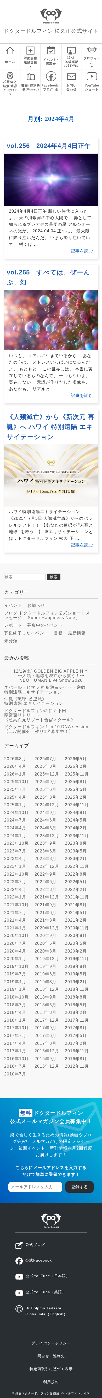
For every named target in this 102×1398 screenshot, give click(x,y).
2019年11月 (77, 958)
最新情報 (77, 633)
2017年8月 (76, 1028)
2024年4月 (15, 828)
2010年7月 (15, 1074)
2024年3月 (45, 828)
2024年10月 (16, 812)
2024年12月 (47, 805)
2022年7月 (15, 882)
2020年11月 (77, 928)
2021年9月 (45, 905)
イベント (13, 605)
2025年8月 (76, 781)
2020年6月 (45, 943)
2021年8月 (76, 905)
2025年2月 (76, 797)
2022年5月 (76, 882)
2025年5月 (76, 789)
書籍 (58, 633)
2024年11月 (77, 805)
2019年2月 (76, 982)
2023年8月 (76, 843)
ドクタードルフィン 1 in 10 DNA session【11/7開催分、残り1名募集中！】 (46, 729)
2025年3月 (45, 797)
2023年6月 (45, 851)
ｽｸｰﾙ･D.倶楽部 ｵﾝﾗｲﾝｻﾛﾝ (71, 62)
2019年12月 (47, 958)
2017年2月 (76, 1043)
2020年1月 (15, 958)
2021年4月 (15, 920)
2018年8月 (76, 997)
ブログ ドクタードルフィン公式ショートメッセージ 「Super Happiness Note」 (47, 615)
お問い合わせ (71, 87)
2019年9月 (45, 966)
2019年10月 (16, 966)
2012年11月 (77, 1066)
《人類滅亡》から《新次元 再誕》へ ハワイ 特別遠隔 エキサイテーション (50, 426)
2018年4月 (15, 1012)
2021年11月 (77, 897)
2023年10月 (16, 843)
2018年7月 (15, 1005)
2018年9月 (45, 997)
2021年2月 (76, 920)
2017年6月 (45, 1035)
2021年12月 (47, 897)
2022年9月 (45, 874)
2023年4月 (15, 858)
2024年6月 (45, 820)
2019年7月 (15, 974)
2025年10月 (16, 781)
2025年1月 (15, 805)
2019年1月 (15, 989)
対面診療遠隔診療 (30, 60)
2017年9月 (45, 1028)
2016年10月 (16, 1058)
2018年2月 (76, 1012)
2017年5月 (76, 1035)
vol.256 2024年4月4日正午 (49, 145)
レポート (13, 625)
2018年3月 (45, 1012)
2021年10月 (16, 905)
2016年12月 (47, 1051)
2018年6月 (45, 1005)
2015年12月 (47, 1066)
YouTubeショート (92, 87)
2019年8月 (76, 966)
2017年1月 (15, 1051)
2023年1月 (15, 866)
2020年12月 (47, 928)
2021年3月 (45, 920)
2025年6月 (45, 789)
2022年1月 (15, 897)
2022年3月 (45, 889)
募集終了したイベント (26, 633)
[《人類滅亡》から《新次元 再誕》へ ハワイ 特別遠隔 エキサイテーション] (51, 505)
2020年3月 (45, 951)
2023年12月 (47, 835)
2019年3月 (45, 982)
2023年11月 (77, 835)
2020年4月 (15, 951)
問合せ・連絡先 (51, 1356)
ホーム (10, 62)
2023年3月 (45, 858)
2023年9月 (45, 843)
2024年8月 (76, 812)
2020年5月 (76, 943)
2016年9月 (45, 1058)
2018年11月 (77, 989)
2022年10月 (16, 874)
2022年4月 (15, 889)
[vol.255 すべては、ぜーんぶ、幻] (51, 349)
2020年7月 (15, 943)
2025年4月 (15, 797)
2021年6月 (45, 912)
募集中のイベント (45, 625)
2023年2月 (76, 858)
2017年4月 (15, 1043)
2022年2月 (76, 889)
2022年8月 (76, 874)
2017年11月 (77, 1020)
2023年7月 (15, 851)
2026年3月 (45, 766)
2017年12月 (47, 1020)
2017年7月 (15, 1035)
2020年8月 (76, 935)
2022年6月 (45, 882)
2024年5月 (76, 820)
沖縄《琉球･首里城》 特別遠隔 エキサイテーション (33, 701)
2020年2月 (76, 951)
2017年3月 (45, 1043)
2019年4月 (15, 982)
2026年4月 (15, 766)
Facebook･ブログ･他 (51, 87)
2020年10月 (16, 935)
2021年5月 (76, 912)
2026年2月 (76, 766)
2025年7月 (15, 789)
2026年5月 (76, 759)
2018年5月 (76, 1005)
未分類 (11, 641)
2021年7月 (15, 912)
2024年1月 (15, 835)
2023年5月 (76, 851)
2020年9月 (45, 935)
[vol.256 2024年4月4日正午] (51, 204)
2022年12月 (47, 866)
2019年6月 (45, 974)
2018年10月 (16, 997)
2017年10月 (16, 1028)
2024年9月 (45, 812)
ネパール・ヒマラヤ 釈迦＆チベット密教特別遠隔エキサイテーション (45, 689)
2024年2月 (76, 828)
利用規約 (51, 1382)
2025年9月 (45, 781)
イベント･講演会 (51, 62)
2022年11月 (77, 866)
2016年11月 (77, 1051)
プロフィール (91, 60)
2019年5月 (76, 974)
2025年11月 (77, 774)
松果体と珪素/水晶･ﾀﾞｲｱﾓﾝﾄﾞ (10, 86)
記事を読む (82, 251)
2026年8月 (15, 759)
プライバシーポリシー (51, 1343)
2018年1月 (15, 1020)
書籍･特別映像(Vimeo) (30, 87)
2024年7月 (15, 820)
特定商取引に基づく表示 (51, 1369)
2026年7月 (45, 759)
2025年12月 (47, 774)
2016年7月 (15, 1066)
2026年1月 (15, 774)
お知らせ (36, 605)
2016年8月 (76, 1058)
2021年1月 (15, 928)
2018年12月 (47, 989)
